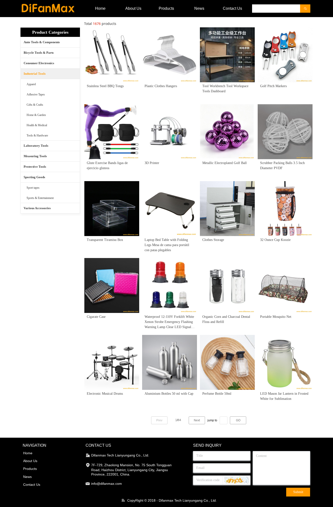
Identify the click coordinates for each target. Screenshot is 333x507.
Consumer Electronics (39, 63)
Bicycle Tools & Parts (39, 52)
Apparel (31, 84)
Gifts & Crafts (35, 104)
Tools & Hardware (37, 135)
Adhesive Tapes (36, 94)
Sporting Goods (34, 177)
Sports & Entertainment (40, 198)
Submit (298, 492)
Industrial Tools (35, 73)
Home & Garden (36, 115)
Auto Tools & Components (42, 42)
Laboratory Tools (36, 145)
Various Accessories (37, 208)
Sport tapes (33, 187)
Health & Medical (37, 125)
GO (238, 420)
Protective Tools (35, 166)
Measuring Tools (35, 156)
